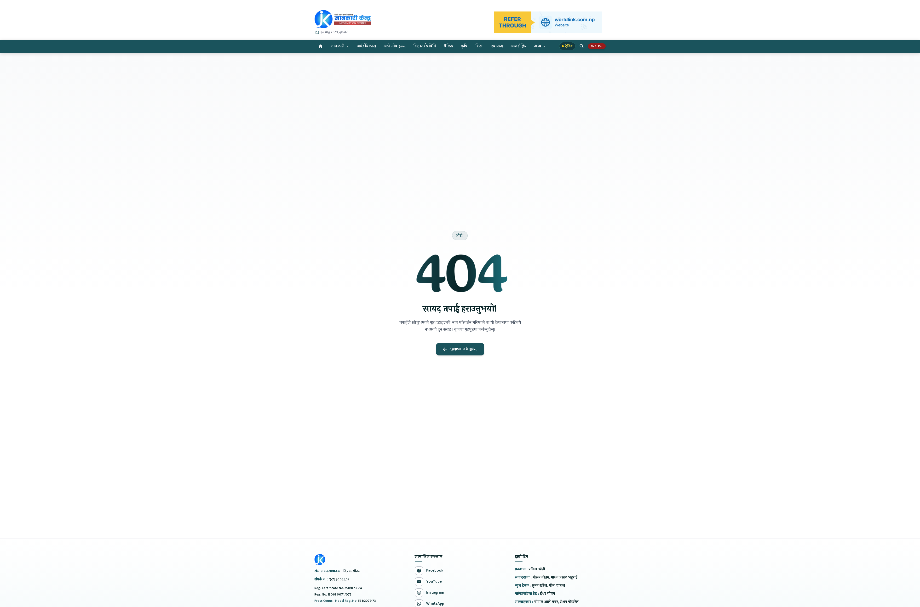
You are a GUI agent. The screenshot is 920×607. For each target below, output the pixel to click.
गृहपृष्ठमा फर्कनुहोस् (463, 349)
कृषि (464, 46)
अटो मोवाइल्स (395, 46)
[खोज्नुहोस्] (581, 46)
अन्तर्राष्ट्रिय (519, 46)
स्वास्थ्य (497, 46)
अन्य (537, 46)
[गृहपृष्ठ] (320, 46)
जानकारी (338, 46)
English (597, 46)
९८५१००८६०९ (339, 579)
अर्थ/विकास (366, 46)
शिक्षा (479, 46)
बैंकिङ (448, 46)
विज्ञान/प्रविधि (424, 46)
